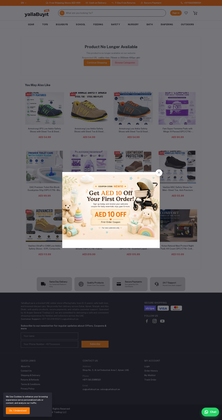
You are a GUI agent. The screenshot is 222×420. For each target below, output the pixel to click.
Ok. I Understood (17, 410)
